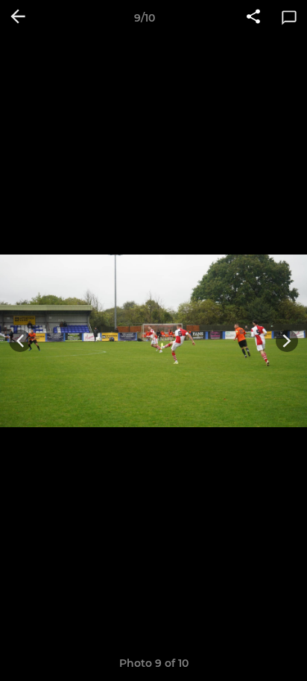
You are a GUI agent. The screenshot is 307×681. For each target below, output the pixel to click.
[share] (253, 17)
